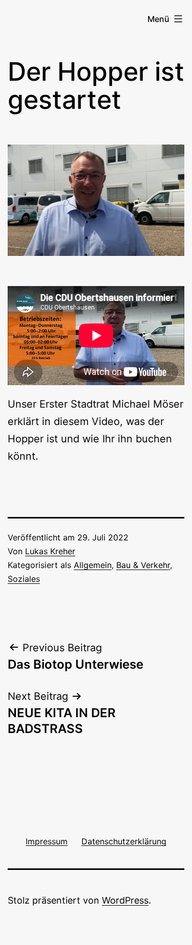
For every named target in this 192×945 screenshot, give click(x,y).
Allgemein (93, 565)
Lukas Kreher (50, 551)
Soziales (24, 579)
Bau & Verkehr (143, 565)
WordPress (125, 900)
